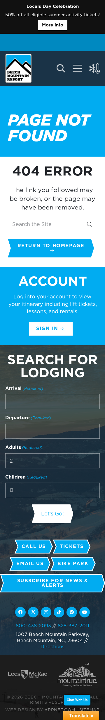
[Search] (89, 224)
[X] (33, 612)
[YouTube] (84, 612)
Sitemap (89, 709)
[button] (60, 68)
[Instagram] (46, 612)
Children (26, 477)
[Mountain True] (77, 675)
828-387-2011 (73, 625)
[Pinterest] (71, 612)
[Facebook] (20, 612)
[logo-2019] (18, 68)
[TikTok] (59, 612)
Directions (52, 646)
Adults (24, 447)
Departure (28, 417)
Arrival (24, 388)
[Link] (77, 68)
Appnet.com (59, 709)
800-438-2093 (33, 625)
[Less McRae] (27, 674)
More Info (52, 25)
